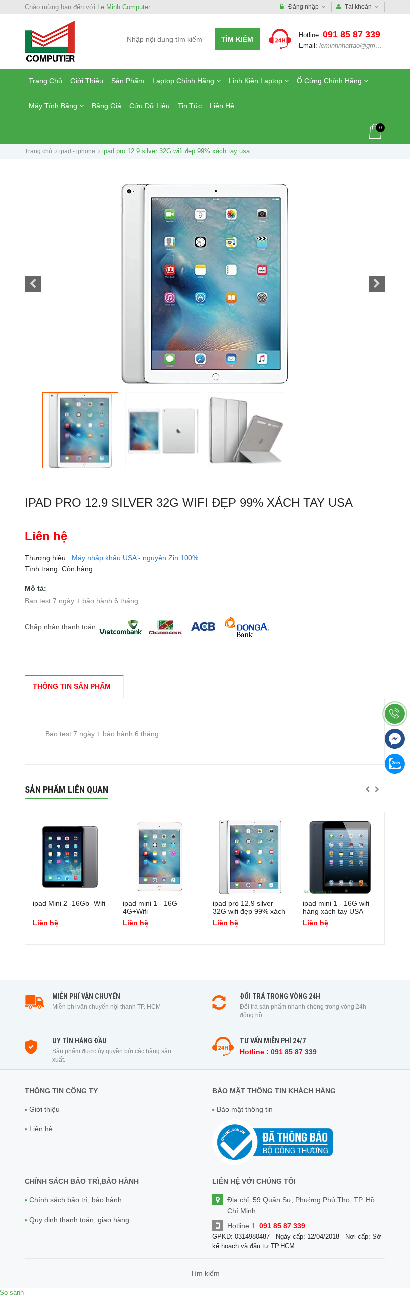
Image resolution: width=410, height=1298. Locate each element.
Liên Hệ (222, 106)
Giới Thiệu (87, 81)
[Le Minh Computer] (50, 41)
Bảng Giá (107, 106)
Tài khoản (359, 6)
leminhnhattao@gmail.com (358, 45)
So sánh (12, 1292)
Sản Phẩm (128, 81)
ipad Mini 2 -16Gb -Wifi (69, 903)
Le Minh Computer (124, 7)
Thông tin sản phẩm (72, 686)
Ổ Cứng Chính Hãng (330, 81)
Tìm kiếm (238, 39)
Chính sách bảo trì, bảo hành (76, 1200)
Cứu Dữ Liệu (150, 106)
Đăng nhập (303, 6)
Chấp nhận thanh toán (60, 627)
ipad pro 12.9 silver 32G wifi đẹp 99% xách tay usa (249, 911)
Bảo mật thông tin (245, 1109)
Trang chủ (38, 151)
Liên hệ (41, 1129)
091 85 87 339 (351, 34)
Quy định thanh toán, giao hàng (80, 1220)
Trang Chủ (45, 81)
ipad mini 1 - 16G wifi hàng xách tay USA (336, 907)
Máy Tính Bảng (54, 106)
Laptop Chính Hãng (184, 81)
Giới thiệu (45, 1109)
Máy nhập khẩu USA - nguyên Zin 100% (135, 558)
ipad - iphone (78, 151)
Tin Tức (190, 106)
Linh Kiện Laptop (256, 81)
